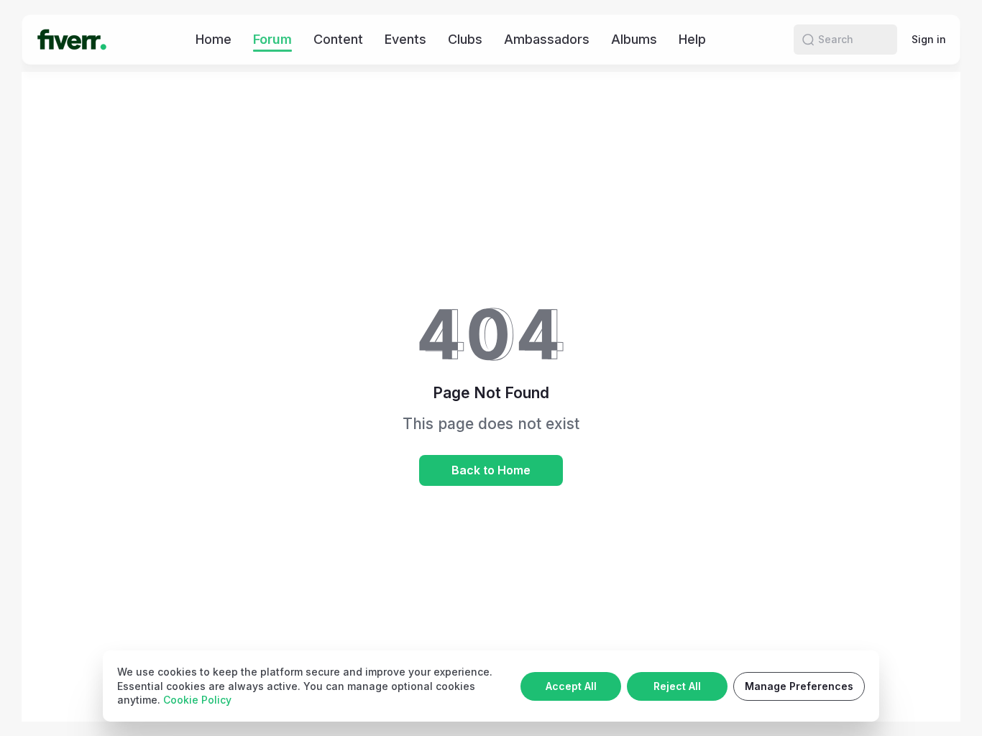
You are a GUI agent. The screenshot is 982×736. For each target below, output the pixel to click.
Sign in (929, 39)
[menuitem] (213, 39)
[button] (808, 39)
